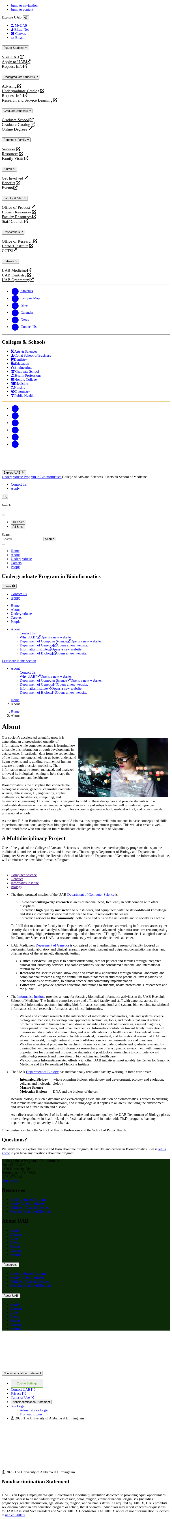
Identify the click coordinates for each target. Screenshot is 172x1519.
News (15, 1242)
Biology (16, 887)
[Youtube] (15, 430)
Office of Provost (16, 207)
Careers (16, 1250)
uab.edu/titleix (15, 1515)
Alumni (8, 169)
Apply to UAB (14, 61)
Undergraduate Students (20, 77)
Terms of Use (22, 1397)
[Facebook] (15, 408)
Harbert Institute (15, 246)
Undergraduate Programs (28, 1199)
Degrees (16, 1234)
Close (8, 586)
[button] (86, 661)
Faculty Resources (17, 217)
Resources (10, 153)
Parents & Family (15, 139)
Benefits (8, 183)
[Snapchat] (15, 437)
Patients (9, 261)
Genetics (17, 879)
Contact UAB (23, 1389)
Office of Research (17, 241)
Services (8, 149)
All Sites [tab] (18, 526)
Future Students (14, 47)
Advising (9, 86)
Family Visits (13, 158)
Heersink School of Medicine (31, 1211)
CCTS (8, 250)
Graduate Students (16, 110)
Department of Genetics (54, 645)
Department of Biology (53, 653)
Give (14, 1238)
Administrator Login (34, 1410)
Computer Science (24, 875)
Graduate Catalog (16, 124)
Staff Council (13, 221)
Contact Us (19, 484)
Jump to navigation (24, 5)
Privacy (18, 1393)
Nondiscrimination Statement (22, 1373)
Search (6, 534)
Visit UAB (10, 57)
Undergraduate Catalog (20, 91)
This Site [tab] (18, 522)
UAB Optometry (15, 280)
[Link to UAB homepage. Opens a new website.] (41, 1341)
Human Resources (16, 212)
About (15, 629)
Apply (15, 488)
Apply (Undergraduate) (27, 1203)
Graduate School (15, 120)
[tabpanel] (86, 537)
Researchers (12, 232)
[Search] (5, 496)
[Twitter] (15, 415)
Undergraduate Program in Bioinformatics (32, 477)
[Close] (26, 17)
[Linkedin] (15, 444)
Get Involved (12, 178)
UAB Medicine (14, 270)
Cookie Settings (27, 1383)
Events (8, 187)
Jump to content (22, 9)
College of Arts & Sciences (30, 1207)
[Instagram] (15, 423)
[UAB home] (86, 468)
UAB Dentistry (14, 275)
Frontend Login (31, 1414)
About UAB (11, 1295)
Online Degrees (14, 129)
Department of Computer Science (61, 641)
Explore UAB (12, 472)
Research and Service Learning (27, 100)
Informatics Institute (51, 649)
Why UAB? (46, 637)
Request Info (12, 66)
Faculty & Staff (14, 198)
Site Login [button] (18, 1406)
